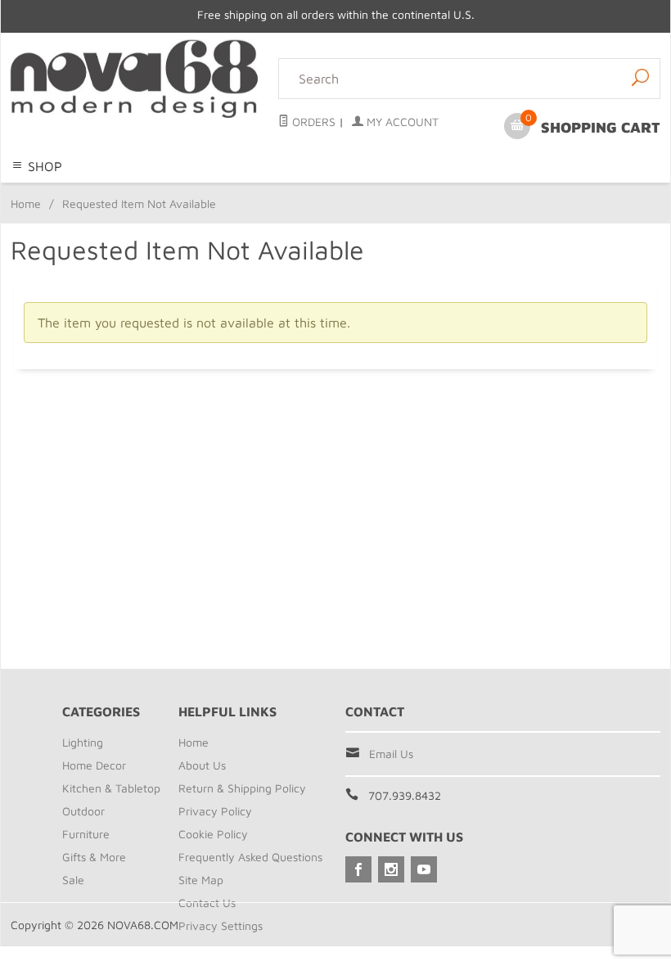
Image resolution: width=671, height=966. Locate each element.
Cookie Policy (213, 834)
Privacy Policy (215, 811)
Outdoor (399, 192)
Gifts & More (94, 857)
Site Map (200, 880)
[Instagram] (391, 869)
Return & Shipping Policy (242, 788)
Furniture (455, 192)
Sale (530, 192)
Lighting (152, 192)
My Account (401, 122)
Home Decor (217, 192)
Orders (312, 122)
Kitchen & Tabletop (315, 192)
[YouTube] (424, 869)
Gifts (500, 192)
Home (26, 203)
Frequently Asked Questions (250, 857)
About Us (202, 765)
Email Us (391, 754)
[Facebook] (358, 869)
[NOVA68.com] (134, 78)
